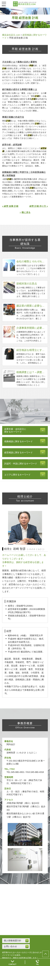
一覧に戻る (25, 212)
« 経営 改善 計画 (10, 206)
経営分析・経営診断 (12, 144)
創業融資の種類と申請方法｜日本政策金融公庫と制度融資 (24, 174)
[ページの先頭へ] (45, 954)
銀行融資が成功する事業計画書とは (19, 89)
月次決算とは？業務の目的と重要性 (19, 62)
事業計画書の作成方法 (13, 117)
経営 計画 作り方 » (38, 206)
